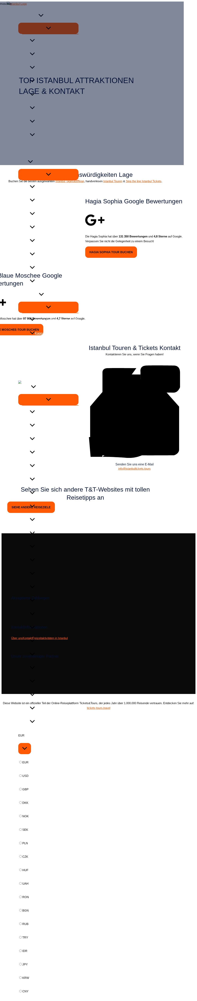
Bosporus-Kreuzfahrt (50, 281)
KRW (25, 977)
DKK (25, 802)
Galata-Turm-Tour (47, 241)
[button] (41, 295)
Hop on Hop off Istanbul (52, 268)
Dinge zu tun (27, 347)
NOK (25, 816)
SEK (25, 829)
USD (25, 775)
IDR (24, 951)
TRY (25, 937)
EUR (25, 762)
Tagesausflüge (28, 295)
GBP (25, 789)
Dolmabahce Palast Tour (52, 214)
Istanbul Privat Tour (49, 254)
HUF (25, 870)
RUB (25, 924)
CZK (25, 856)
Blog (21, 374)
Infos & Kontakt (29, 360)
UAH (25, 883)
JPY (25, 964)
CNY (25, 991)
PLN (25, 843)
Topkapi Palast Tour (49, 227)
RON (25, 897)
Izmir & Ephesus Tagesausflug (56, 320)
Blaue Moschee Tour (49, 200)
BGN (25, 910)
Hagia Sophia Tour (48, 187)
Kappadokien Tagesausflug (54, 333)
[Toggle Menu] (48, 174)
